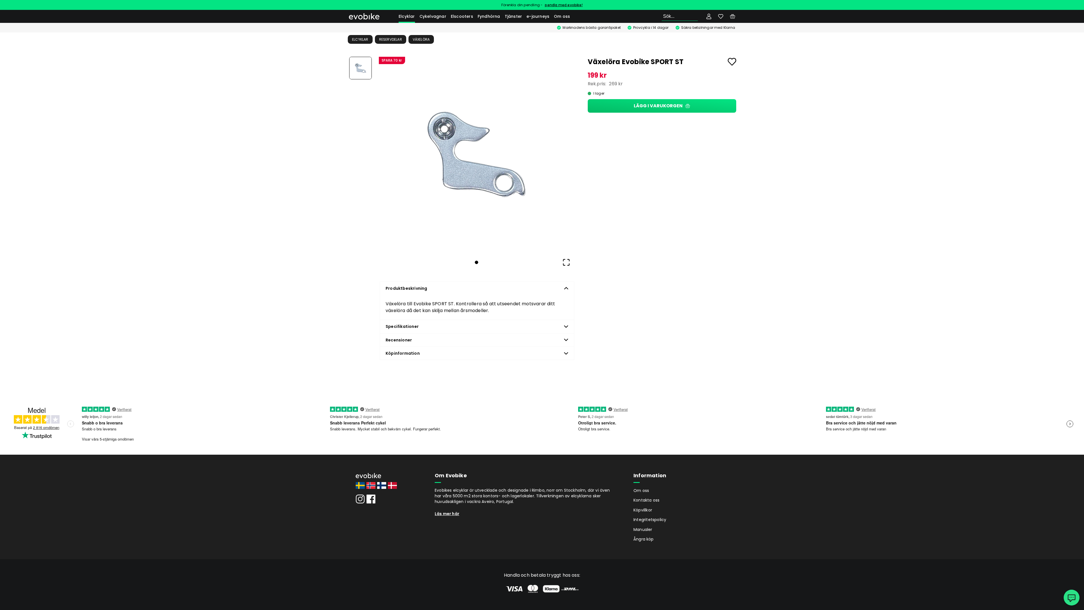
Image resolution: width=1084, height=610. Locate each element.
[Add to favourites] (732, 62)
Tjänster (513, 16)
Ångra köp (643, 539)
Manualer (642, 529)
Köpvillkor (642, 510)
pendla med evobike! (564, 5)
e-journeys (537, 16)
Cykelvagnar (432, 16)
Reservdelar (390, 39)
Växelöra (421, 39)
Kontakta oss (646, 500)
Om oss (562, 16)
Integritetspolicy (649, 519)
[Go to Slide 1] (360, 68)
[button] (476, 154)
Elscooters (462, 16)
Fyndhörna (489, 16)
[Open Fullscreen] (566, 262)
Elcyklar (407, 16)
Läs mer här (447, 514)
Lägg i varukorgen (658, 106)
